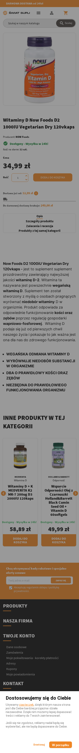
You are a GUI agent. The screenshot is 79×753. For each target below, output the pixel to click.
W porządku (60, 745)
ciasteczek (26, 704)
